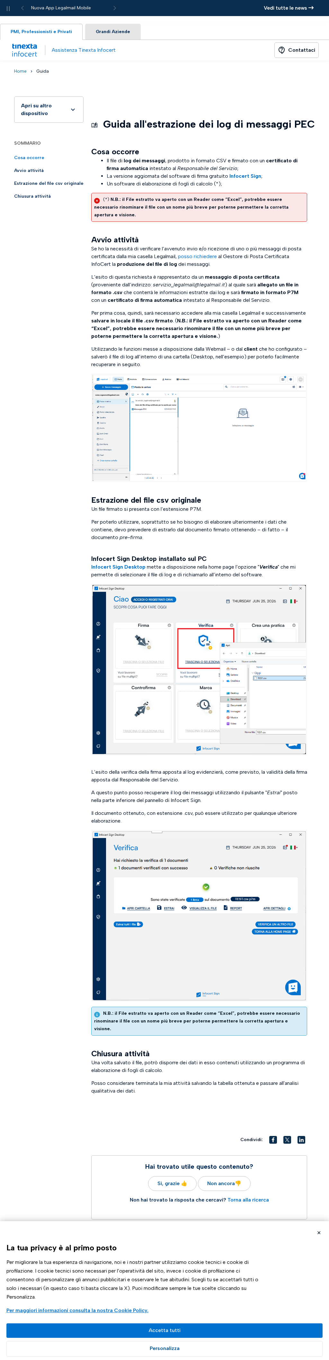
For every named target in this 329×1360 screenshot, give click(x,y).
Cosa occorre (29, 157)
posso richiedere (197, 256)
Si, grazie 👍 (172, 1183)
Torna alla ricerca (248, 1200)
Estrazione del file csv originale (49, 183)
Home (20, 71)
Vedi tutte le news (286, 8)
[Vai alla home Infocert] (24, 50)
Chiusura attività (32, 196)
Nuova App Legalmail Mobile (61, 8)
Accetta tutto (164, 1330)
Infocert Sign (245, 176)
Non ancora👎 (224, 1183)
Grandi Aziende (113, 31)
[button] (273, 1140)
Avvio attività (29, 170)
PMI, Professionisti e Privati (41, 31)
